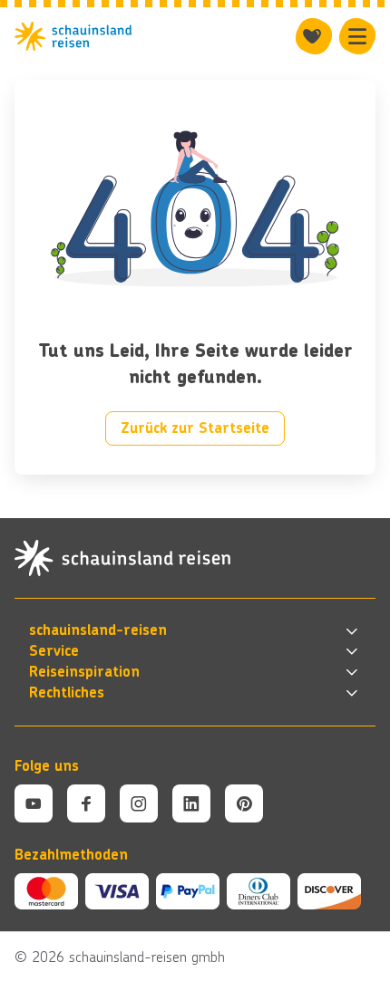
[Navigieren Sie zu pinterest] (244, 803)
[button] (195, 630)
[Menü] (357, 36)
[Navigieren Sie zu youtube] (34, 803)
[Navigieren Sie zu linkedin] (191, 803)
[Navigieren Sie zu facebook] (86, 803)
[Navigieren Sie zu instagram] (139, 803)
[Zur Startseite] (73, 36)
